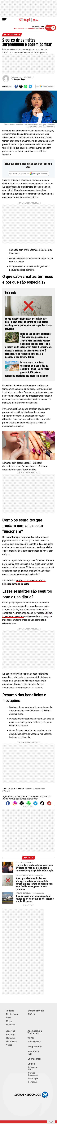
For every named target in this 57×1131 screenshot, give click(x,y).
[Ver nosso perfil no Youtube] (49, 804)
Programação (34, 1041)
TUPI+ (31, 1038)
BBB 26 (31, 1014)
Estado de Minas (32, 1068)
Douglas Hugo (19, 79)
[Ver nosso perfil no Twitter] (22, 804)
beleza (30, 788)
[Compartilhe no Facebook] (16, 87)
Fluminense (11, 1041)
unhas (6, 791)
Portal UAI (32, 1082)
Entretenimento (36, 1010)
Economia (10, 1024)
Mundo (9, 1021)
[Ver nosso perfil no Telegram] (35, 804)
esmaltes (40, 788)
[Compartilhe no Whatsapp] (25, 87)
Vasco (9, 1045)
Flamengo (10, 1038)
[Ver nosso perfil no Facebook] (8, 804)
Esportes (10, 1031)
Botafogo (10, 1034)
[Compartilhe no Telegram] (30, 87)
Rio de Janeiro (12, 1014)
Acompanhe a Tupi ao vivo (35, 1032)
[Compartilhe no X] (21, 87)
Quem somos (35, 1059)
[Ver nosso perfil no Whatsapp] (28, 804)
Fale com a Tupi (33, 1052)
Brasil (8, 1017)
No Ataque (33, 1078)
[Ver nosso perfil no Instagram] (15, 804)
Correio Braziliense (33, 1074)
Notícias (10, 1010)
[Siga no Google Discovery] (45, 87)
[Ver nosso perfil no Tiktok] (42, 804)
